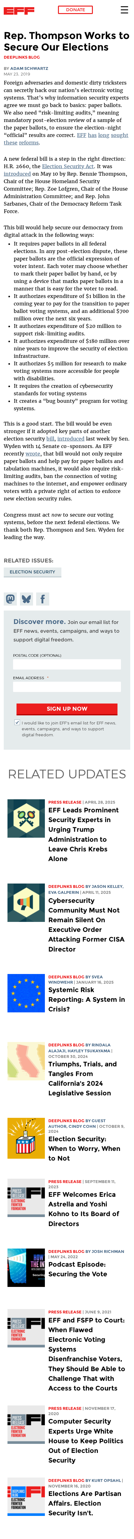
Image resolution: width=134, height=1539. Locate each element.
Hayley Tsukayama (89, 1051)
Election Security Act (68, 166)
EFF (81, 135)
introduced (17, 174)
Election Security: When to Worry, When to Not (84, 1148)
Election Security (32, 572)
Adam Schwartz (29, 68)
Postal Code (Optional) (37, 655)
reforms (29, 142)
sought (119, 135)
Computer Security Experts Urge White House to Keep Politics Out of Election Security (85, 1440)
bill (50, 439)
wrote (33, 453)
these (10, 142)
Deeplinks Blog (66, 886)
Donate (75, 9)
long (103, 135)
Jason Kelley (107, 886)
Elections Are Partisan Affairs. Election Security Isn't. (84, 1503)
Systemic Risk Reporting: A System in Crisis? (86, 999)
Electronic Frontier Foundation (21, 11)
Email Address (28, 677)
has (92, 135)
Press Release (65, 802)
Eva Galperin (63, 892)
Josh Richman (108, 1251)
